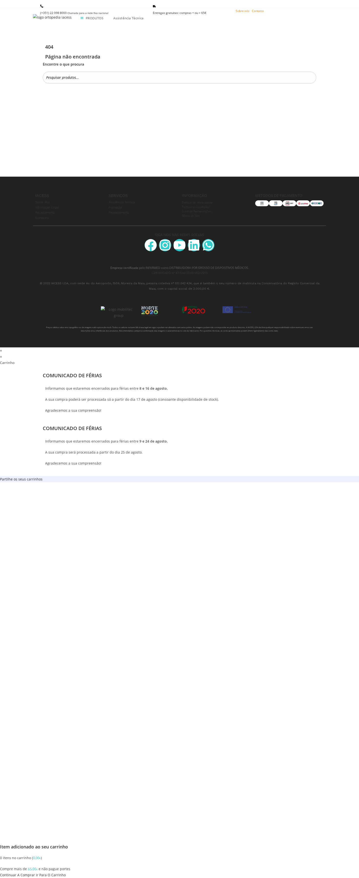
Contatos (258, 11)
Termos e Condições (196, 207)
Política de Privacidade (197, 202)
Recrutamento (44, 212)
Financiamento (118, 212)
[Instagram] (165, 245)
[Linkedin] (194, 245)
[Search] (311, 77)
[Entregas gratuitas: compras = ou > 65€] (154, 6)
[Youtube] (179, 245)
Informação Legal (47, 207)
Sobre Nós (42, 202)
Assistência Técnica (122, 202)
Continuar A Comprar (17, 875)
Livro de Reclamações (196, 211)
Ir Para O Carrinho (51, 875)
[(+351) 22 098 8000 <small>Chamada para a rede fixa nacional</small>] (41, 6)
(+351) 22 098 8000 (74, 13)
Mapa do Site (191, 215)
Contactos (42, 218)
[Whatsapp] (208, 245)
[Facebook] (151, 245)
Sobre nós (242, 11)
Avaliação (115, 207)
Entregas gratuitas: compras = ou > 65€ (179, 13)
